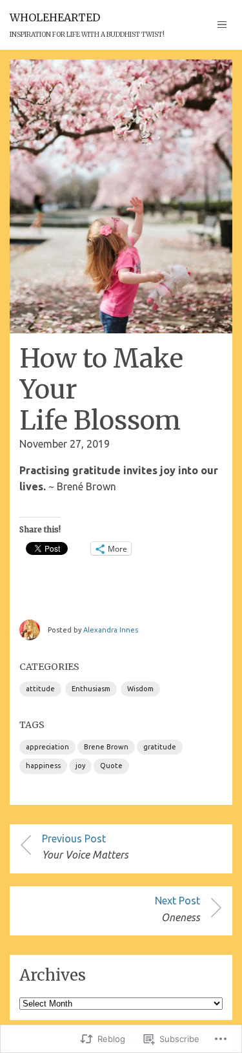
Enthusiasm (91, 689)
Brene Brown (106, 747)
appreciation (47, 747)
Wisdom (140, 689)
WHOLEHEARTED (55, 17)
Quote (111, 765)
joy (80, 765)
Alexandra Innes (110, 630)
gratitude (159, 747)
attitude (40, 689)
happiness (43, 765)
